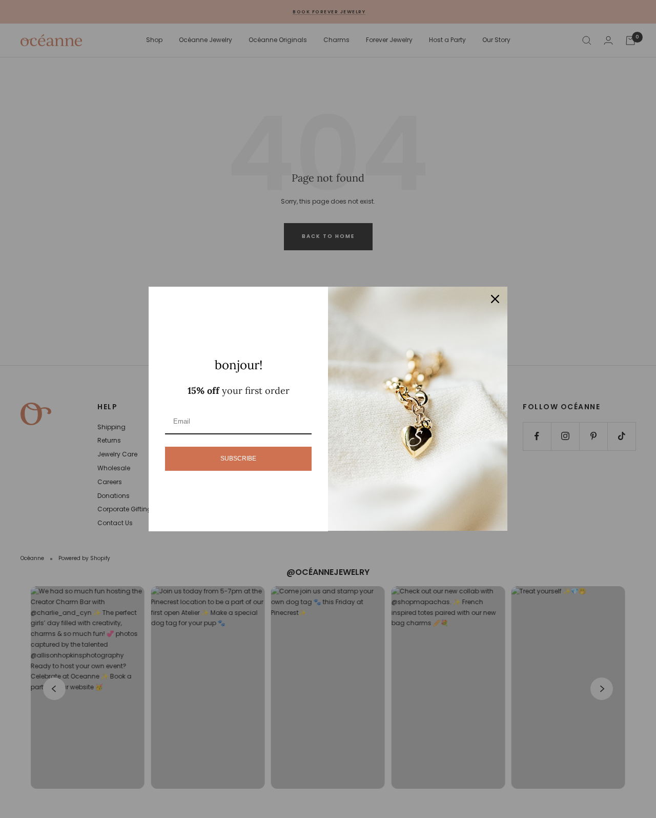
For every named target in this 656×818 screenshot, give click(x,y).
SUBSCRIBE (238, 458)
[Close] (495, 299)
